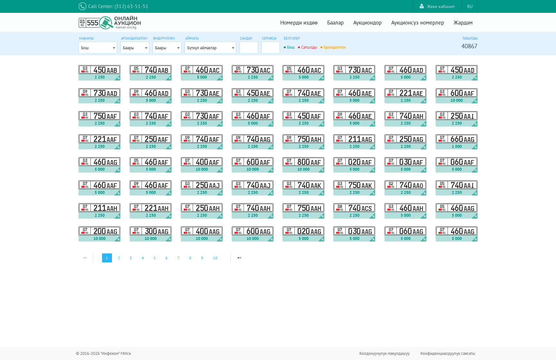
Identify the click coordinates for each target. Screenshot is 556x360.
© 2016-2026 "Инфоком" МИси (103, 353)
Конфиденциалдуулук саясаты (448, 353)
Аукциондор (367, 22)
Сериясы (269, 38)
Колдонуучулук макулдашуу (384, 353)
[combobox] (98, 48)
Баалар (335, 22)
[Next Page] (239, 258)
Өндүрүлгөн (164, 38)
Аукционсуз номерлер (417, 22)
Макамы (86, 38)
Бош (85, 48)
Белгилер (292, 38)
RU (470, 6)
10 (215, 257)
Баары (128, 48)
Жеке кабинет (441, 6)
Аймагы (192, 38)
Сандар (246, 38)
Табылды (469, 38)
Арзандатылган (134, 38)
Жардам (463, 22)
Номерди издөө (299, 22)
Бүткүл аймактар (202, 48)
